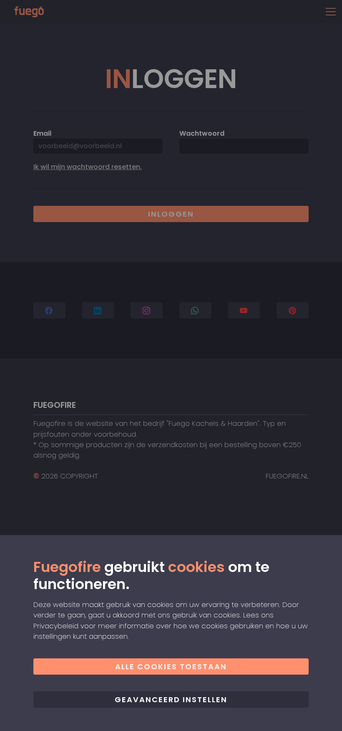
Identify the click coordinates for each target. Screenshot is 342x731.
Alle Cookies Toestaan (171, 666)
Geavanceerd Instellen (171, 699)
